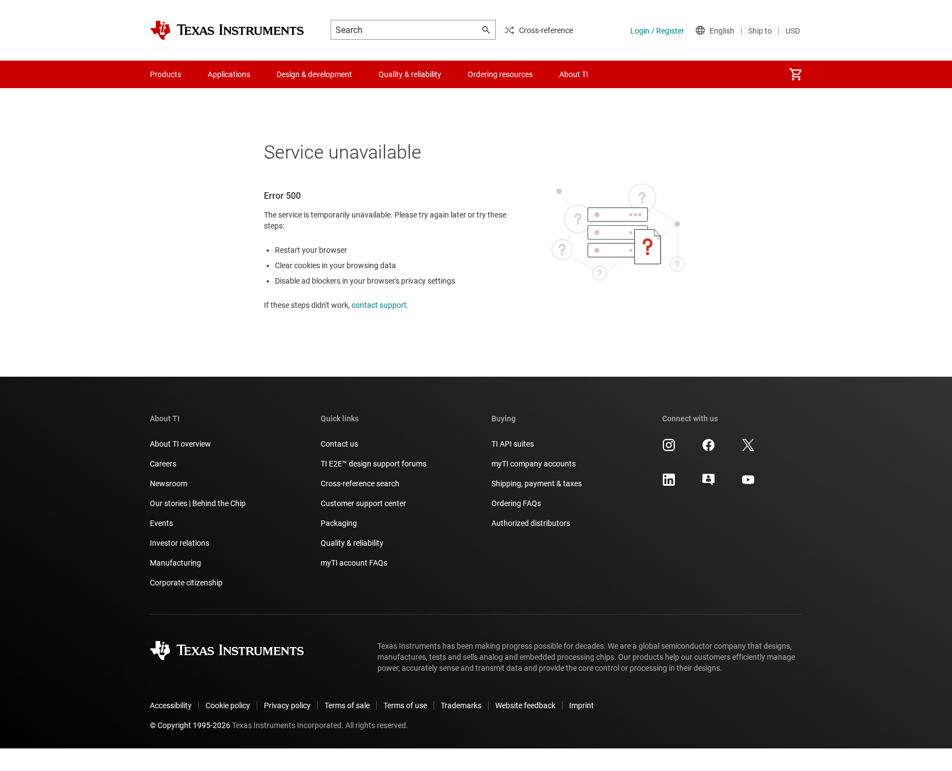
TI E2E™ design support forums (373, 463)
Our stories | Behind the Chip (198, 503)
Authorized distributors (530, 523)
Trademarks (461, 705)
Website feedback (525, 705)
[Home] (227, 30)
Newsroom (168, 483)
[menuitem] (795, 74)
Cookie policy (227, 705)
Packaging (339, 523)
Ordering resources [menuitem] (500, 74)
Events (161, 523)
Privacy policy (287, 705)
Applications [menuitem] (229, 74)
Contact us (339, 443)
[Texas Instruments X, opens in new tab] (748, 448)
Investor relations (179, 543)
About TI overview (180, 443)
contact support (379, 305)
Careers (163, 463)
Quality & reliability (352, 543)
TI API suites (512, 443)
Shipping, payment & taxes (536, 483)
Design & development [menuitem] (314, 74)
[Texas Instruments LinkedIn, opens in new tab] (668, 483)
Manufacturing (175, 562)
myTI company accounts (533, 463)
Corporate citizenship (186, 582)
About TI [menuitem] (573, 74)
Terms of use (405, 705)
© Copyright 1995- (190, 725)
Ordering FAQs (516, 503)
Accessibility (171, 705)
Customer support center (363, 503)
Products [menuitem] (165, 74)
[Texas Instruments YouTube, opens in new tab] (748, 483)
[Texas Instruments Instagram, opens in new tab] (668, 448)
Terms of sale (347, 705)
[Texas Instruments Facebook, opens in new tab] (708, 448)
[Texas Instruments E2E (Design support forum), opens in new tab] (708, 483)
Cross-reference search (360, 483)
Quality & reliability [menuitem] (409, 74)
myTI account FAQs (354, 562)
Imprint (581, 705)
